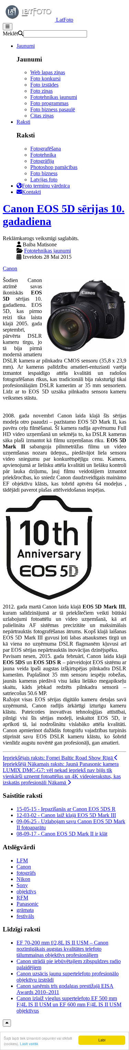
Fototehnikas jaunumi (53, 97)
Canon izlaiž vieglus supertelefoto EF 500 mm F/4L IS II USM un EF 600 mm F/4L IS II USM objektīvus (69, 1004)
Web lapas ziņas (47, 72)
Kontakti (31, 192)
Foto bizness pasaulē (52, 109)
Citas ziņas (42, 116)
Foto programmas (49, 103)
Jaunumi (26, 46)
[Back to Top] (7, 1023)
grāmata (25, 910)
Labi (101, 1039)
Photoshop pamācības (53, 167)
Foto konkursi (45, 78)
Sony (22, 885)
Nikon (23, 879)
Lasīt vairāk (29, 1043)
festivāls (25, 916)
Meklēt (10, 33)
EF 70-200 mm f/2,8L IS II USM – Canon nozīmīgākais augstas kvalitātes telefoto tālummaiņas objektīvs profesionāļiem (62, 949)
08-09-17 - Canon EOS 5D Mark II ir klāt (62, 834)
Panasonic (28, 904)
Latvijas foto (43, 179)
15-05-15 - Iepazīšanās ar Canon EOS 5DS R (66, 809)
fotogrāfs (26, 873)
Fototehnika (43, 155)
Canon (10, 268)
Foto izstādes (44, 85)
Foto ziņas (41, 91)
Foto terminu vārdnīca (46, 186)
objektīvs (26, 891)
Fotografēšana (45, 149)
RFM (22, 898)
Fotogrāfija (42, 161)
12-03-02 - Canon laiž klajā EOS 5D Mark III (66, 815)
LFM (22, 860)
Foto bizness (43, 173)
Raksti (23, 122)
